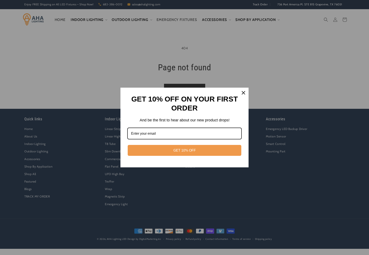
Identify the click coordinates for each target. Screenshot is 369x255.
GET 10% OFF (184, 150)
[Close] (243, 93)
